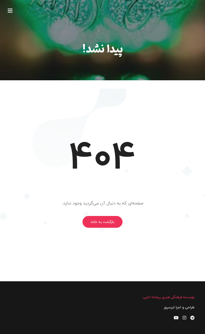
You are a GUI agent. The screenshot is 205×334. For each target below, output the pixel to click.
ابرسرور (169, 307)
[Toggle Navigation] (10, 11)
